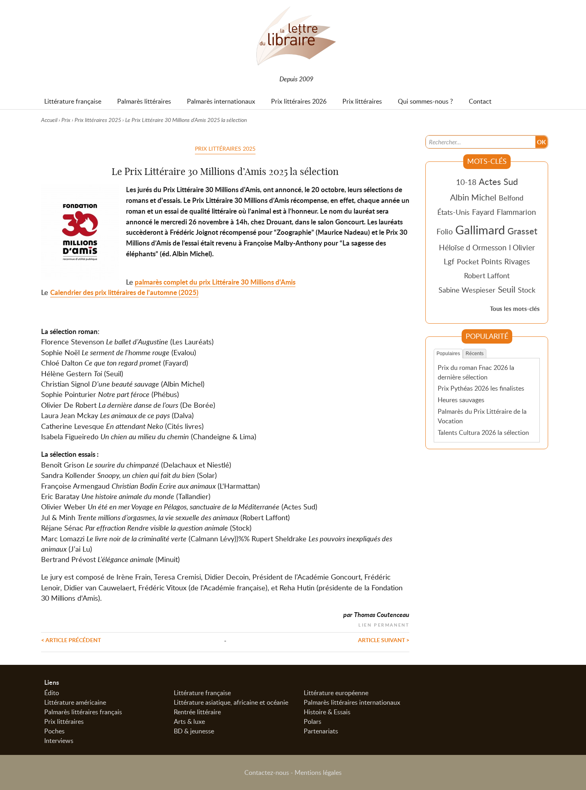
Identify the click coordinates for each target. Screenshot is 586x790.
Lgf (449, 261)
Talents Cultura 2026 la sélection (483, 432)
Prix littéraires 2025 (98, 120)
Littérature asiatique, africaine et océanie (231, 702)
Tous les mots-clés (515, 309)
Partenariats (321, 731)
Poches (54, 731)
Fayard (483, 211)
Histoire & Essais (327, 711)
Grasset (522, 231)
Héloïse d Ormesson (473, 247)
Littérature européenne (336, 692)
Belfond (511, 197)
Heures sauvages (461, 399)
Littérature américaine (75, 702)
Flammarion (516, 211)
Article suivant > (383, 640)
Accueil (49, 120)
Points (491, 261)
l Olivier (522, 247)
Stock (526, 290)
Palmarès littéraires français (83, 711)
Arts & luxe (189, 721)
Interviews (58, 740)
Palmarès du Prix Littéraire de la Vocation (482, 416)
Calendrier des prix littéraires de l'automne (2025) (124, 292)
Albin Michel (473, 197)
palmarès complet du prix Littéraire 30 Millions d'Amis (215, 282)
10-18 (466, 182)
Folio (445, 231)
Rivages (517, 261)
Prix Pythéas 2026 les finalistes (481, 388)
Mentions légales (318, 772)
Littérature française (202, 692)
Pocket (468, 261)
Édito (51, 692)
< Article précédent (71, 640)
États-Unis (453, 212)
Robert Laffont (486, 275)
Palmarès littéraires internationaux (352, 702)
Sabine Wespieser (467, 290)
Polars (312, 721)
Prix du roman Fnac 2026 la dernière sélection (476, 372)
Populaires (448, 353)
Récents (475, 353)
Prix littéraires (64, 721)
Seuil (506, 289)
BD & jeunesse (194, 731)
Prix (66, 120)
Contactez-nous (266, 772)
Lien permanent (383, 624)
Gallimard (480, 229)
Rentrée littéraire (197, 711)
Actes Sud (498, 181)
